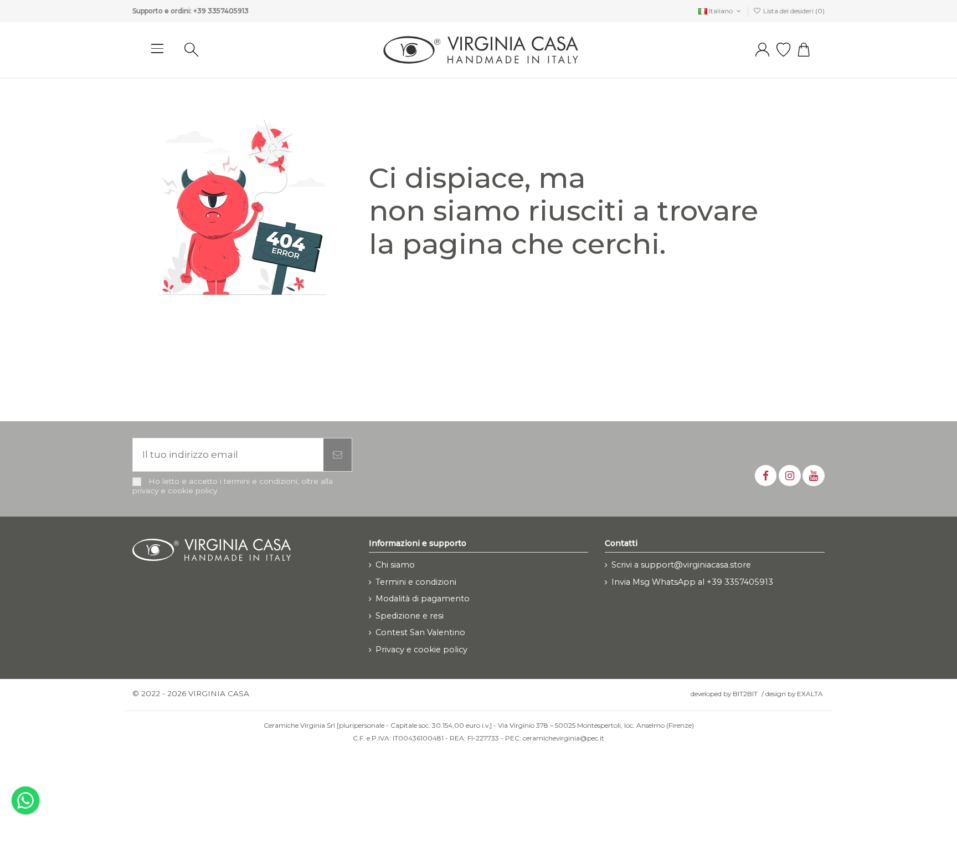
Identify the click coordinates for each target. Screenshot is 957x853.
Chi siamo (395, 565)
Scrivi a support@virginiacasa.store (681, 565)
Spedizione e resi (409, 616)
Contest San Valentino (420, 632)
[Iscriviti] (337, 455)
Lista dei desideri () (793, 11)
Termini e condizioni (415, 582)
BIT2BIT (745, 693)
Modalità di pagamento (422, 599)
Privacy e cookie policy (421, 650)
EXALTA (810, 693)
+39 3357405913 (221, 11)
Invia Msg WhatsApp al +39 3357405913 (692, 582)
